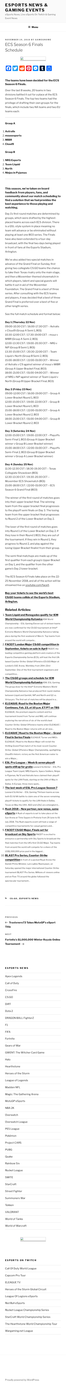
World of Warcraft (16, 1225)
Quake (9, 1156)
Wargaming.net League (19, 1330)
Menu (35, 27)
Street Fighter (13, 1191)
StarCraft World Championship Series (27, 1317)
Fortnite (10, 1038)
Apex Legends (13, 976)
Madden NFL (12, 1087)
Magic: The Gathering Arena (21, 1094)
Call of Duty (12, 983)
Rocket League (14, 1170)
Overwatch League (16, 1121)
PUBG (8, 1149)
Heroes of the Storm (17, 1073)
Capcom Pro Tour (15, 1275)
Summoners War (15, 1198)
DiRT (8, 1004)
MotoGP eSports (15, 1101)
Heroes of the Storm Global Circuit (25, 1289)
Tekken (9, 1205)
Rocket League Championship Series (27, 1310)
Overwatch (11, 1114)
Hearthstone (12, 1066)
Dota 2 (9, 1011)
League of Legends (16, 1080)
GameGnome (43, 39)
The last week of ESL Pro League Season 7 (31, 787)
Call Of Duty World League (21, 1268)
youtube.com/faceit (37, 585)
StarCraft (10, 1184)
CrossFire (11, 990)
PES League (12, 1128)
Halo (7, 1059)
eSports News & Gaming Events (26, 8)
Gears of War (13, 1045)
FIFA (7, 1031)
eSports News (29, 898)
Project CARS (13, 1142)
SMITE (9, 1177)
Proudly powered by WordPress (22, 1379)
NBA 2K (9, 1108)
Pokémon (10, 1135)
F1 (6, 1024)
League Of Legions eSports (21, 1296)
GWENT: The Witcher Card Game (25, 1052)
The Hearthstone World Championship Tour (31, 1323)
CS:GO (14, 898)
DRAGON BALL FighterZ (19, 1018)
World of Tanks (14, 1219)
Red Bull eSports (15, 1303)
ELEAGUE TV (13, 1282)
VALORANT (12, 1212)
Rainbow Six (12, 1163)
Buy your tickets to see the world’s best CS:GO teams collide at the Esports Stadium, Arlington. (32, 597)
